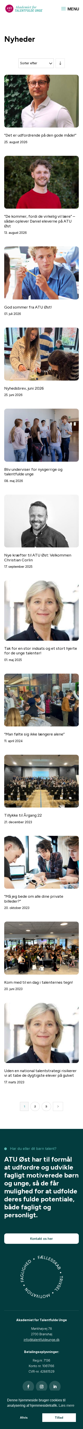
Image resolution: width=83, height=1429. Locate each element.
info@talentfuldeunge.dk (42, 1339)
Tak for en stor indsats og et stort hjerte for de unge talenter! (40, 651)
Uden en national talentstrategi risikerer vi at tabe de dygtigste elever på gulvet (40, 1073)
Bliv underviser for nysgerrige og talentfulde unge (33, 472)
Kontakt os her (41, 1239)
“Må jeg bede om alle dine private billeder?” (33, 899)
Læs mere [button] (66, 1405)
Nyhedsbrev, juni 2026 (24, 388)
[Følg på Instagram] (41, 1386)
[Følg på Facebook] (28, 1386)
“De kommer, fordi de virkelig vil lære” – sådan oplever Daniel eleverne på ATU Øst (39, 221)
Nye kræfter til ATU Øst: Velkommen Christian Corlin (37, 557)
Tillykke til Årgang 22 (23, 815)
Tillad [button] (59, 1417)
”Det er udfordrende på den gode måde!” (40, 135)
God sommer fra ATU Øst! (28, 307)
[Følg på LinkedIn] (55, 1386)
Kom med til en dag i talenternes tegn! (38, 982)
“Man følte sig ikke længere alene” (34, 734)
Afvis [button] (24, 1417)
